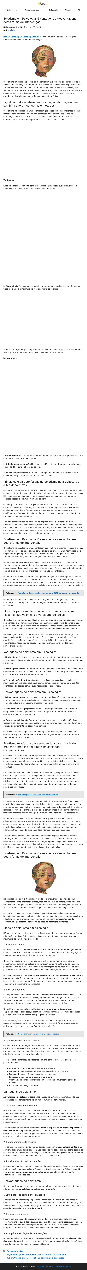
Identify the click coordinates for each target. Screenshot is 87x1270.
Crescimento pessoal (33, 10)
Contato (50, 1266)
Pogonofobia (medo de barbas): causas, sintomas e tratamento (36, 1254)
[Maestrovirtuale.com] (43, 3)
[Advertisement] (43, 139)
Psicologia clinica (31, 37)
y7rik (12, 30)
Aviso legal (41, 1266)
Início (6, 37)
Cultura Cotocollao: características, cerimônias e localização (35, 1258)
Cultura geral (12, 10)
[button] (79, 10)
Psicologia (53, 10)
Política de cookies (63, 1266)
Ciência (68, 10)
